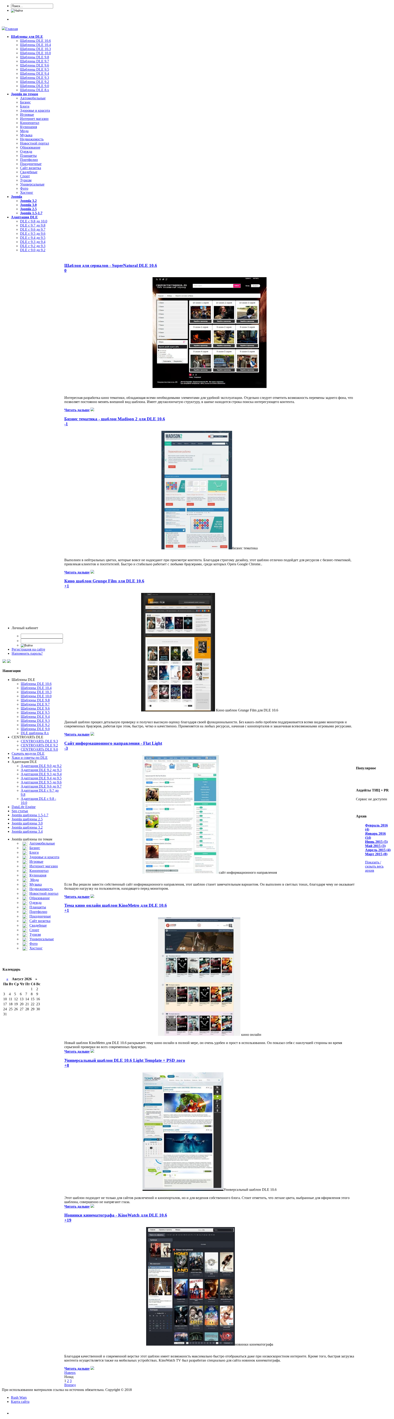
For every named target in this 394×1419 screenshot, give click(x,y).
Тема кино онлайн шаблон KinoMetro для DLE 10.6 (115, 905)
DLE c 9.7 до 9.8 (32, 225)
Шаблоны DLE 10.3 (35, 49)
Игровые (27, 114)
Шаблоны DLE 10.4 (35, 45)
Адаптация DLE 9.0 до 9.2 (41, 766)
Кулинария (28, 127)
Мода (24, 131)
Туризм (25, 180)
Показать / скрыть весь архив (374, 866)
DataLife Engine (24, 807)
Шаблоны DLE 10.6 (35, 41)
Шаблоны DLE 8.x (34, 90)
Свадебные (28, 172)
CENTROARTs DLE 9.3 (39, 741)
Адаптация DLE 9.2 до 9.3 (41, 770)
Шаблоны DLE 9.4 (34, 73)
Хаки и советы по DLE (30, 758)
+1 (66, 586)
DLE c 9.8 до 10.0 (33, 221)
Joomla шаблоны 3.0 (27, 823)
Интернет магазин (34, 119)
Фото (24, 188)
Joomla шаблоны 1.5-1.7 (30, 815)
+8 (66, 1065)
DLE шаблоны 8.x (35, 733)
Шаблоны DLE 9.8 (34, 57)
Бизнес (25, 102)
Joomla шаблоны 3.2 (27, 827)
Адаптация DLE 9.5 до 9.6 (41, 782)
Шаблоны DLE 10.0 (35, 53)
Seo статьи (20, 811)
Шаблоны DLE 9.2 (34, 82)
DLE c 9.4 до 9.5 (32, 238)
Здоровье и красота (35, 110)
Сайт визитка (30, 168)
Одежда (26, 151)
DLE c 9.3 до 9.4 (32, 242)
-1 (66, 423)
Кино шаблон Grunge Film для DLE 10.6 (104, 581)
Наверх (70, 1373)
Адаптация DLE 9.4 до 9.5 (41, 778)
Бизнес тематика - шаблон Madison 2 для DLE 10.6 (114, 418)
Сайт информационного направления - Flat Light (113, 743)
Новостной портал (34, 143)
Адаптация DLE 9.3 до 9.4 (41, 774)
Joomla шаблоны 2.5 (27, 819)
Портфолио (29, 160)
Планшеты (28, 156)
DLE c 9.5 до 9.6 (32, 233)
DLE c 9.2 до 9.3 (32, 246)
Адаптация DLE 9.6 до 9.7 (41, 786)
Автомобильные (33, 98)
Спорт (25, 176)
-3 (66, 748)
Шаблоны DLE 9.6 (34, 65)
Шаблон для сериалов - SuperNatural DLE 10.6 (110, 265)
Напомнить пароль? (27, 653)
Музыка (26, 135)
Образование (30, 147)
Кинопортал (29, 123)
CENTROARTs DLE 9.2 (39, 745)
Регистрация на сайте (28, 649)
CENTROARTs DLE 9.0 (39, 749)
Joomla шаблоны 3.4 (27, 831)
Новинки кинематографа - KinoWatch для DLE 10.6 (115, 1215)
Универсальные (32, 184)
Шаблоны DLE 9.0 (34, 86)
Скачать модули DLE (28, 753)
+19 (67, 1220)
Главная (11, 29)
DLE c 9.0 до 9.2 (32, 250)
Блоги (24, 106)
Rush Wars (19, 1397)
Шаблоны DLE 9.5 (34, 69)
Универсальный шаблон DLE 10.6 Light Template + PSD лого (124, 1060)
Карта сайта (20, 1401)
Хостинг (26, 192)
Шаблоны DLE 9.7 (34, 61)
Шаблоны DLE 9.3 (34, 78)
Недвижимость (32, 139)
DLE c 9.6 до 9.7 (32, 229)
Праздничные (30, 164)
